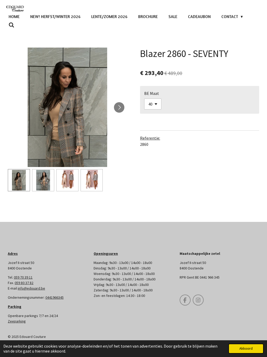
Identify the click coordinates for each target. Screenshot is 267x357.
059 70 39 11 (23, 277)
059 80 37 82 (24, 282)
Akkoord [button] (246, 348)
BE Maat (151, 93)
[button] (19, 180)
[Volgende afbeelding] (119, 107)
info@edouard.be (31, 288)
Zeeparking (17, 321)
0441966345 (54, 297)
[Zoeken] (11, 25)
